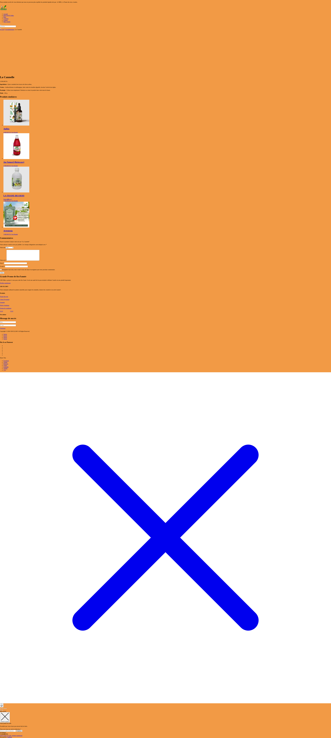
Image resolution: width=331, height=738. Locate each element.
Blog (4, 17)
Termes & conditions (5, 308)
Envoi (2, 272)
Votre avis (3, 260)
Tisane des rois (4, 296)
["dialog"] (165, 724)
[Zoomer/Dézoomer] (0, 708)
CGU (11, 311)
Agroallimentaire (9, 29)
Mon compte (6, 21)
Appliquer (19, 731)
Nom (2, 263)
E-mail (2, 266)
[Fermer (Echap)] (6, 708)
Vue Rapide (14, 132)
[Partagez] (4, 708)
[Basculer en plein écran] (2, 708)
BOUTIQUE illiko (8, 15)
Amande (2, 302)
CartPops (9, 737)
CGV (1, 311)
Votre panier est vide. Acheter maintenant (11, 735)
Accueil (5, 14)
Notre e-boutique (4, 305)
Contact (5, 20)
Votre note (3, 247)
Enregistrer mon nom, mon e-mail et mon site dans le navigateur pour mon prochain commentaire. (28, 269)
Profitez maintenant (5, 283)
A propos (5, 18)
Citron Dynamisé (4, 299)
